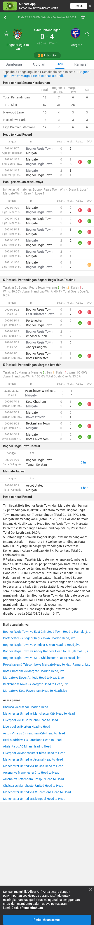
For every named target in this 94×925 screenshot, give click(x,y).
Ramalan (79, 632)
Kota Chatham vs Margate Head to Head (30, 671)
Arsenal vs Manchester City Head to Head (31, 772)
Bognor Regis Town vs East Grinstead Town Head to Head (38, 632)
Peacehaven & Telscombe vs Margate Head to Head (37, 664)
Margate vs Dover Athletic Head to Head (30, 678)
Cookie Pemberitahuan (27, 908)
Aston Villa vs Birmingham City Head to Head (34, 733)
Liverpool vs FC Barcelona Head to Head (30, 720)
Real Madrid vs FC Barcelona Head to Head (32, 740)
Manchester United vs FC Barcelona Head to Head (37, 792)
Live (88, 632)
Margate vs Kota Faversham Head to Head (32, 691)
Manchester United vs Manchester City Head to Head (39, 713)
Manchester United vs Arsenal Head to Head (33, 759)
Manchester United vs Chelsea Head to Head (33, 766)
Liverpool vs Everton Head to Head (26, 727)
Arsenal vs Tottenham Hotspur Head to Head (33, 779)
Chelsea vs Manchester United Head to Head (33, 786)
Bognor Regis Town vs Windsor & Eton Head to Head (38, 645)
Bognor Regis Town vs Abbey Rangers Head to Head (37, 651)
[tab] (14, 64)
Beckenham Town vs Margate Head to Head (32, 684)
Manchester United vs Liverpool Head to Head (34, 799)
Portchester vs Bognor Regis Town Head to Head (36, 638)
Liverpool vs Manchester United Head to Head (34, 753)
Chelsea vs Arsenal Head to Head (25, 707)
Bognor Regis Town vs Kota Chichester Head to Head (39, 658)
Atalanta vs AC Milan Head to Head (27, 746)
